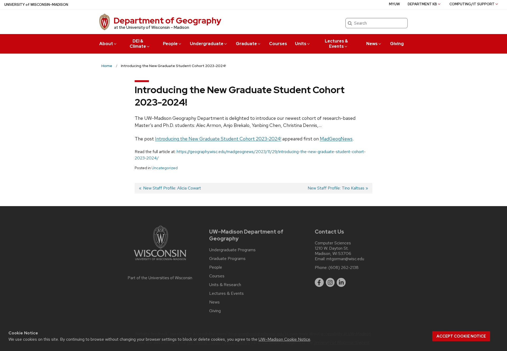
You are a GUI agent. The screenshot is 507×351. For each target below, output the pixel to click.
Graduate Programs (227, 258)
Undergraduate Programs (232, 250)
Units (300, 43)
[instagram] (330, 282)
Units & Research (225, 284)
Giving (397, 43)
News (372, 43)
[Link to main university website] (160, 261)
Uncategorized (165, 167)
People (170, 43)
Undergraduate (206, 43)
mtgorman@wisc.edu (345, 259)
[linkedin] (341, 282)
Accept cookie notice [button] (461, 336)
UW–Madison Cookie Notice (284, 339)
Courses (278, 43)
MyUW (394, 4)
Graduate (246, 43)
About (106, 43)
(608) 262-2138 (343, 267)
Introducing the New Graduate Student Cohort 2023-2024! (218, 139)
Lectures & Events (336, 43)
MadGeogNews (336, 139)
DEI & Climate (138, 43)
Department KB (422, 4)
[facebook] (319, 282)
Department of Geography (167, 20)
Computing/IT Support (472, 4)
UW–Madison (36, 4)
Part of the (160, 278)
